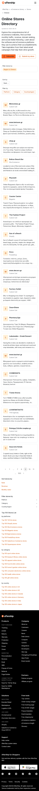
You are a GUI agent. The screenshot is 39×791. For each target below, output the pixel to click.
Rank (3, 483)
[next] (24, 473)
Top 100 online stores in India (11, 601)
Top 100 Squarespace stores (11, 544)
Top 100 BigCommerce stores (11, 534)
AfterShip (5, 9)
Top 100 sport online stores (11, 553)
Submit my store (28, 56)
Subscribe (10, 56)
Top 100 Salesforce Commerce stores (14, 541)
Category (17, 92)
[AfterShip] (9, 3)
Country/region (29, 92)
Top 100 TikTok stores (9, 520)
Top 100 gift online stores (10, 578)
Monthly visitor (6, 490)
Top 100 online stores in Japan (12, 604)
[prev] (6, 469)
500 (19, 473)
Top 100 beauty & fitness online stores (14, 557)
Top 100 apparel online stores (11, 560)
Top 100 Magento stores (10, 530)
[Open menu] (35, 3)
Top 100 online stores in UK (11, 590)
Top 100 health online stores (11, 574)
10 (29, 469)
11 (33, 469)
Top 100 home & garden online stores (14, 567)
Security (17, 782)
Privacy (4, 782)
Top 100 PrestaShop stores (11, 537)
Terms (10, 782)
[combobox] (6, 83)
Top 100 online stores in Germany (13, 597)
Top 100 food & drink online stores (13, 564)
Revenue (5, 486)
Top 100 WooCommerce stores (12, 527)
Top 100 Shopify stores (9, 523)
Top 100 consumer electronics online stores (16, 571)
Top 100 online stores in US (11, 587)
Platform (7, 92)
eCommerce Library (17, 9)
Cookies (25, 782)
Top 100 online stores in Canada (12, 594)
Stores (29, 9)
